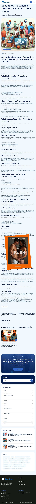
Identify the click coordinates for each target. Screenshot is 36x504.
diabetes (5, 458)
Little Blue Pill (6, 462)
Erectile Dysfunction (7, 49)
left (26, 460)
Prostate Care (7, 413)
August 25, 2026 (11, 439)
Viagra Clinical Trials (7, 466)
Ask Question (21, 481)
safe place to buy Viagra (17, 464)
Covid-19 (27, 456)
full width (5, 460)
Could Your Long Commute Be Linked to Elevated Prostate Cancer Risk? (19, 441)
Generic (5, 403)
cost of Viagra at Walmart (20, 456)
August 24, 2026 (11, 445)
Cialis (5, 390)
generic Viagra (4, 306)
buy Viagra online (6, 456)
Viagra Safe (23, 466)
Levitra (5, 405)
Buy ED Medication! (22, 484)
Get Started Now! (18, 369)
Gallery (5, 398)
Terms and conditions (4, 502)
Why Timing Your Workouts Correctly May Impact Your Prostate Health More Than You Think (20, 435)
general (15, 460)
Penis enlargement (22, 462)
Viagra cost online (16, 466)
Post (28, 462)
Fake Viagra (28, 458)
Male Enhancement (8, 408)
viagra (24, 464)
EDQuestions (26, 502)
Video (5, 423)
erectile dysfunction (20, 458)
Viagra (5, 421)
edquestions (12, 53)
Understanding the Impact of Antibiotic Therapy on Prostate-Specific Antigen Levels (20, 447)
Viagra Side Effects (7, 468)
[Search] (31, 2)
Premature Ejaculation (7, 464)
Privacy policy (11, 502)
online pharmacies (14, 462)
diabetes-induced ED (12, 458)
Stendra (5, 418)
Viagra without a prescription (17, 468)
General (5, 400)
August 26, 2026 (11, 433)
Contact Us (21, 482)
